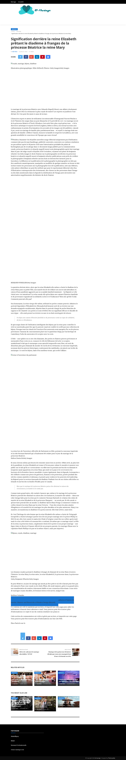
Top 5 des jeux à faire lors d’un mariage (44, 680)
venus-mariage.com (17, 749)
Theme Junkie (111, 758)
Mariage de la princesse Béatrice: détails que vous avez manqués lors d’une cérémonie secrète (59, 654)
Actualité (21, 2)
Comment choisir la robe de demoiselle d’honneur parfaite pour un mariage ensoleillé (21, 678)
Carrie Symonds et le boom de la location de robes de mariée (43, 705)
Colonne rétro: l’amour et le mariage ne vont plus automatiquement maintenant (21, 703)
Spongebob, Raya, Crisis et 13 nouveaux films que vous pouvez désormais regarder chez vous (68, 700)
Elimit (13, 741)
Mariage (13, 2)
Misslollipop (15, 736)
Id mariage (98, 758)
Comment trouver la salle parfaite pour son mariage (68, 680)
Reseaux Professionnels (18, 745)
